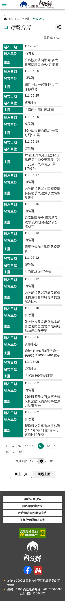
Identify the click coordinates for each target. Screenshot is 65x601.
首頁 (11, 18)
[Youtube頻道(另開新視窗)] (38, 570)
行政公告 (38, 18)
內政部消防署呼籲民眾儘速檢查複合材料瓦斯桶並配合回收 (42, 297)
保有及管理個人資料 (33, 519)
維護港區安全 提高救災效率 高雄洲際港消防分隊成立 (41, 222)
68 (20, 451)
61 (55, 445)
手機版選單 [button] (4, 4)
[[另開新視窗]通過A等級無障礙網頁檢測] (32, 533)
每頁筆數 (21, 461)
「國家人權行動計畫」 (41, 109)
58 (33, 445)
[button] (41, 461)
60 (48, 445)
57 (26, 445)
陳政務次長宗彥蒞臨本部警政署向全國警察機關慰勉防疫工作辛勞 (42, 326)
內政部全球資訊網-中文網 (37, 4)
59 (40, 445)
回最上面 (44, 474)
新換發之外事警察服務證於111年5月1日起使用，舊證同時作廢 (42, 430)
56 (19, 445)
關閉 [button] (58, 27)
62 (7, 451)
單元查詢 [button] (49, 37)
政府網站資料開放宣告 (32, 512)
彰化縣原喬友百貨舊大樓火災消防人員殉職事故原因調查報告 (42, 401)
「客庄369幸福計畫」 (40, 375)
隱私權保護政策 (32, 506)
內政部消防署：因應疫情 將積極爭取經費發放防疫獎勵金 (42, 193)
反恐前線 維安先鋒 (38, 271)
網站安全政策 (32, 499)
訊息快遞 (23, 18)
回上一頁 (20, 474)
